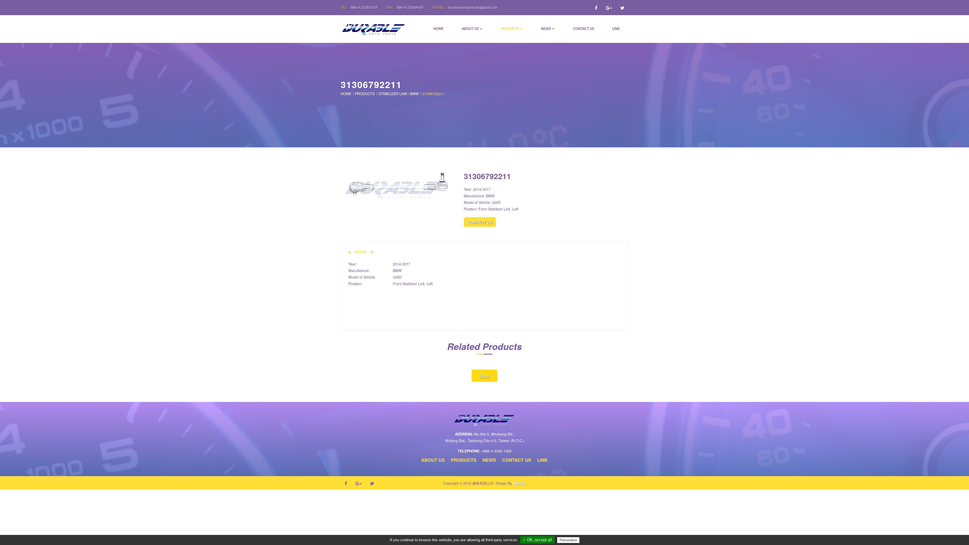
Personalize (568, 540)
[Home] (374, 29)
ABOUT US (470, 29)
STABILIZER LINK (393, 93)
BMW (414, 93)
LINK (616, 29)
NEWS (546, 29)
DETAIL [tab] (361, 252)
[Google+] (608, 7)
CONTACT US (583, 29)
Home (438, 29)
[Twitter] (622, 7)
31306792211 (433, 93)
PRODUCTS (510, 29)
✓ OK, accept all (537, 540)
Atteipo (519, 483)
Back (484, 375)
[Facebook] (596, 7)
